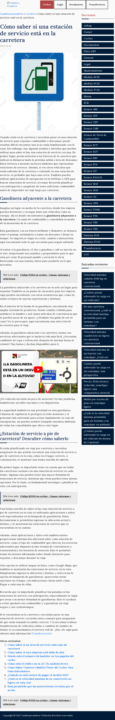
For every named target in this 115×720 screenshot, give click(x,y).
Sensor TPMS (92, 209)
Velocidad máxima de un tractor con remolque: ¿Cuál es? (97, 353)
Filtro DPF (90, 51)
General (88, 57)
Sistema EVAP (92, 241)
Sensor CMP (91, 128)
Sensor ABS (90, 109)
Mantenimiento (93, 70)
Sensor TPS (91, 216)
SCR (86, 102)
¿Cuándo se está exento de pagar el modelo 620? (38, 675)
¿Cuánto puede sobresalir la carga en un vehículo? (97, 296)
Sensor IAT (90, 171)
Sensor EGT (91, 151)
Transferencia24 (42, 633)
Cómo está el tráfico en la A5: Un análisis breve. (38, 663)
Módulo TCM (92, 90)
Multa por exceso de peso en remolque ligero (96, 403)
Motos (87, 96)
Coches (47, 4)
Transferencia (97, 4)
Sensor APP (90, 115)
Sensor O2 (90, 196)
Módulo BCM (91, 77)
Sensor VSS (91, 228)
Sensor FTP (90, 164)
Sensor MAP (91, 190)
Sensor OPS (91, 203)
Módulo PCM (91, 83)
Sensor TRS (91, 222)
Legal (60, 4)
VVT (86, 254)
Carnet (88, 32)
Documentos (76, 4)
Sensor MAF (91, 183)
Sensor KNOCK (93, 177)
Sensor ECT (91, 145)
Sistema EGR (91, 235)
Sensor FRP (90, 158)
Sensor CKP (91, 122)
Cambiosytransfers (11, 13)
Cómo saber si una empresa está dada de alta (36, 652)
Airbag (88, 25)
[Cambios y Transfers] (17, 4)
